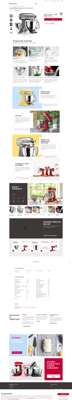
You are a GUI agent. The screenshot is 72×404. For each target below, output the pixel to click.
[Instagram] (52, 386)
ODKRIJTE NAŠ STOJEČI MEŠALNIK (53, 376)
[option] (11, 16)
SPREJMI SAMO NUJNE (63, 396)
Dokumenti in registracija (17, 9)
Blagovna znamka (11, 386)
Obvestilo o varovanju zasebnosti (13, 399)
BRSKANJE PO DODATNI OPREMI (49, 235)
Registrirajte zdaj (53, 323)
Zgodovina (10, 388)
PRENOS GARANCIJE (26, 326)
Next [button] (11, 35)
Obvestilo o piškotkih (31, 398)
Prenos (38, 321)
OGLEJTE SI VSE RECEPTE (17, 352)
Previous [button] (11, 13)
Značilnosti (10, 9)
